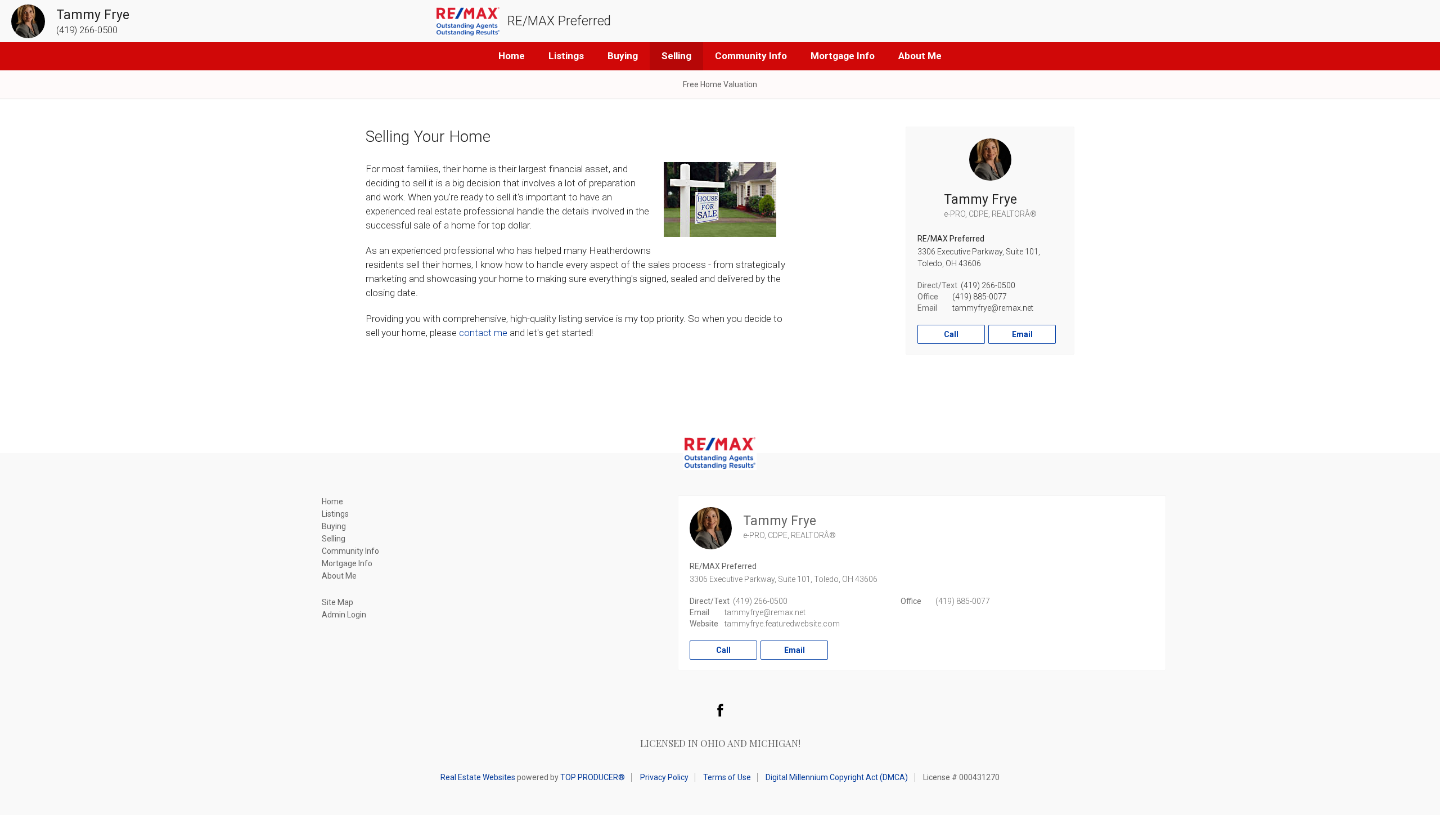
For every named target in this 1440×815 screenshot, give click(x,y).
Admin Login (344, 614)
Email (1022, 334)
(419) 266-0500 (988, 285)
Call (951, 334)
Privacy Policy (664, 777)
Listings (566, 55)
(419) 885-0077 (979, 296)
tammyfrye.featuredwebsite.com (782, 623)
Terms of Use (727, 777)
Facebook (720, 709)
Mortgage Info (843, 55)
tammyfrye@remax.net (992, 307)
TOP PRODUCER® (592, 777)
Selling (676, 55)
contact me (483, 332)
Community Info (751, 55)
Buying (623, 55)
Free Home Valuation (720, 84)
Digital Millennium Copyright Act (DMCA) (837, 777)
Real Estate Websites (477, 777)
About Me (920, 55)
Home (511, 55)
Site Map (337, 602)
